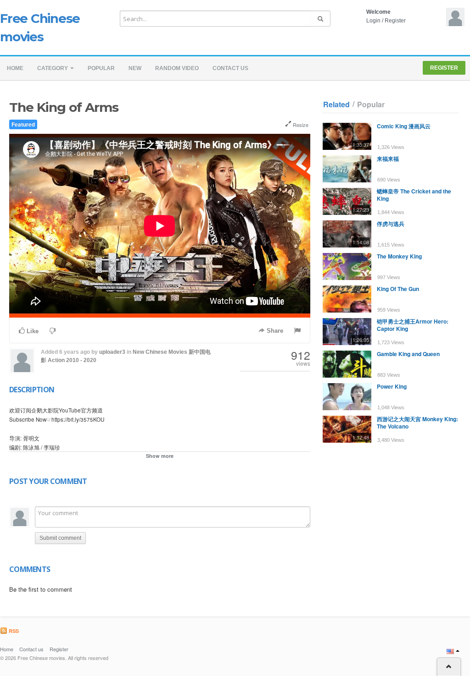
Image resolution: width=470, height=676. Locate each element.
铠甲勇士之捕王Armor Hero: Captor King (412, 325)
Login (373, 20)
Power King (392, 386)
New (135, 68)
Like (32, 331)
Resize (299, 124)
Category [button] (53, 68)
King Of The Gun (398, 289)
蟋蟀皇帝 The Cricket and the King (414, 195)
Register (395, 20)
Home (15, 68)
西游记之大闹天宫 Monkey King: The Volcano (417, 422)
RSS (13, 630)
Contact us (230, 68)
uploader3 (112, 352)
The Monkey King (399, 256)
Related (336, 104)
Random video (177, 68)
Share (274, 330)
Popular (101, 68)
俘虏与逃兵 (390, 224)
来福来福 (388, 158)
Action (56, 360)
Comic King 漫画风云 (404, 126)
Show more (159, 455)
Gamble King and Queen (408, 354)
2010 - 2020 (81, 360)
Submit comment (60, 538)
